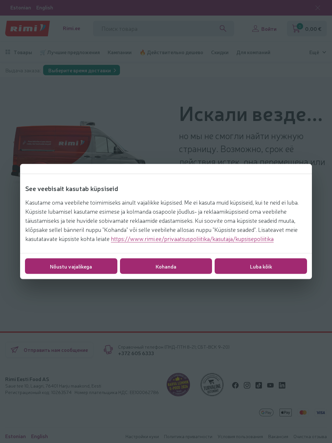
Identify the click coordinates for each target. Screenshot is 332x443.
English (44, 7)
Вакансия (278, 436)
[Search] (223, 28)
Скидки (220, 52)
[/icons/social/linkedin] (282, 385)
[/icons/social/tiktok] (259, 385)
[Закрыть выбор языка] (318, 8)
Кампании (120, 52)
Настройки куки (142, 436)
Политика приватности (188, 436)
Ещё (314, 52)
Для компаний (253, 52)
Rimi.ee (71, 28)
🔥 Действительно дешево (171, 52)
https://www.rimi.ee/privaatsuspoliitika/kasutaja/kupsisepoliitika (192, 238)
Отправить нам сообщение (56, 349)
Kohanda (166, 266)
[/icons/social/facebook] (235, 385)
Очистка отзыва (310, 436)
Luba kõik (261, 266)
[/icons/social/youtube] (270, 385)
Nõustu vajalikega (71, 266)
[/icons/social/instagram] (247, 385)
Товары (23, 52)
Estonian (20, 7)
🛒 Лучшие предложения (70, 52)
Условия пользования (240, 436)
